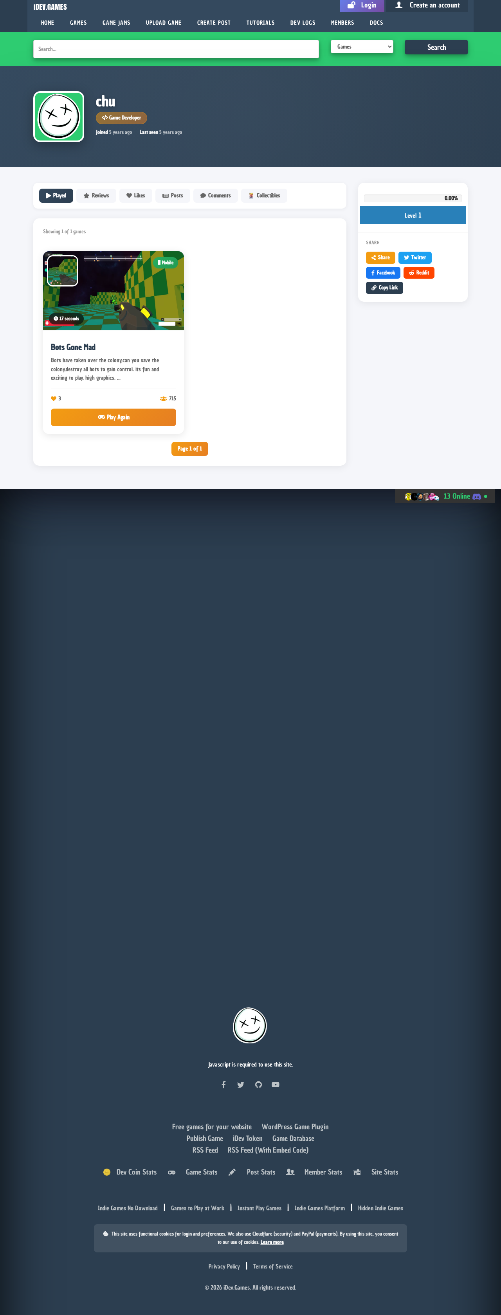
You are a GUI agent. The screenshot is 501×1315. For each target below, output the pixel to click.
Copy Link (388, 287)
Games (78, 23)
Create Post (214, 23)
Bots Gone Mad (73, 347)
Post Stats (259, 1172)
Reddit (422, 272)
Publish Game (206, 1138)
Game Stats (199, 1172)
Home (47, 23)
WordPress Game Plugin (295, 1126)
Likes (139, 195)
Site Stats (383, 1172)
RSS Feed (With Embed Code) (268, 1150)
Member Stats (321, 1172)
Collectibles (268, 195)
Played (59, 195)
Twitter (418, 257)
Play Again (117, 417)
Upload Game (164, 23)
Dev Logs (302, 23)
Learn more (272, 1242)
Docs (376, 23)
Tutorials (261, 23)
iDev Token (249, 1138)
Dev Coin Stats (134, 1172)
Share (384, 257)
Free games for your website (213, 1126)
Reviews (100, 195)
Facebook (386, 272)
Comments (219, 195)
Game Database (293, 1138)
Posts (177, 195)
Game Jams (116, 23)
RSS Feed (206, 1150)
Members (342, 23)
